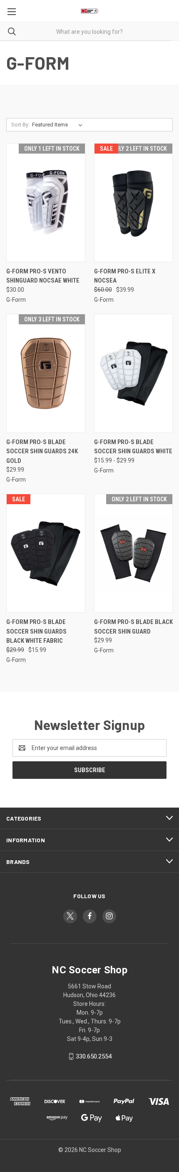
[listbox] (59, 125)
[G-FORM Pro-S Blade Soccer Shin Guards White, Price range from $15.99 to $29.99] (134, 373)
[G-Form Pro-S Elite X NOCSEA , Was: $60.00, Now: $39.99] (134, 202)
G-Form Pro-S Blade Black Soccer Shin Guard (133, 626)
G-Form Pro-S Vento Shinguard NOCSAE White (43, 276)
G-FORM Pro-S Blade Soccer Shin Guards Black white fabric (36, 631)
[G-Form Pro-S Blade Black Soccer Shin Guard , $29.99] (134, 553)
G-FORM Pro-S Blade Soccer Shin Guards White (133, 446)
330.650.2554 (94, 1056)
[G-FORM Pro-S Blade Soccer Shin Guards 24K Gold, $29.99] (46, 373)
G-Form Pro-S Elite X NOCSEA (124, 276)
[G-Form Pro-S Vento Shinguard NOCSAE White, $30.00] (46, 202)
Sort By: (20, 124)
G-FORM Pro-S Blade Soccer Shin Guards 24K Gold (42, 451)
